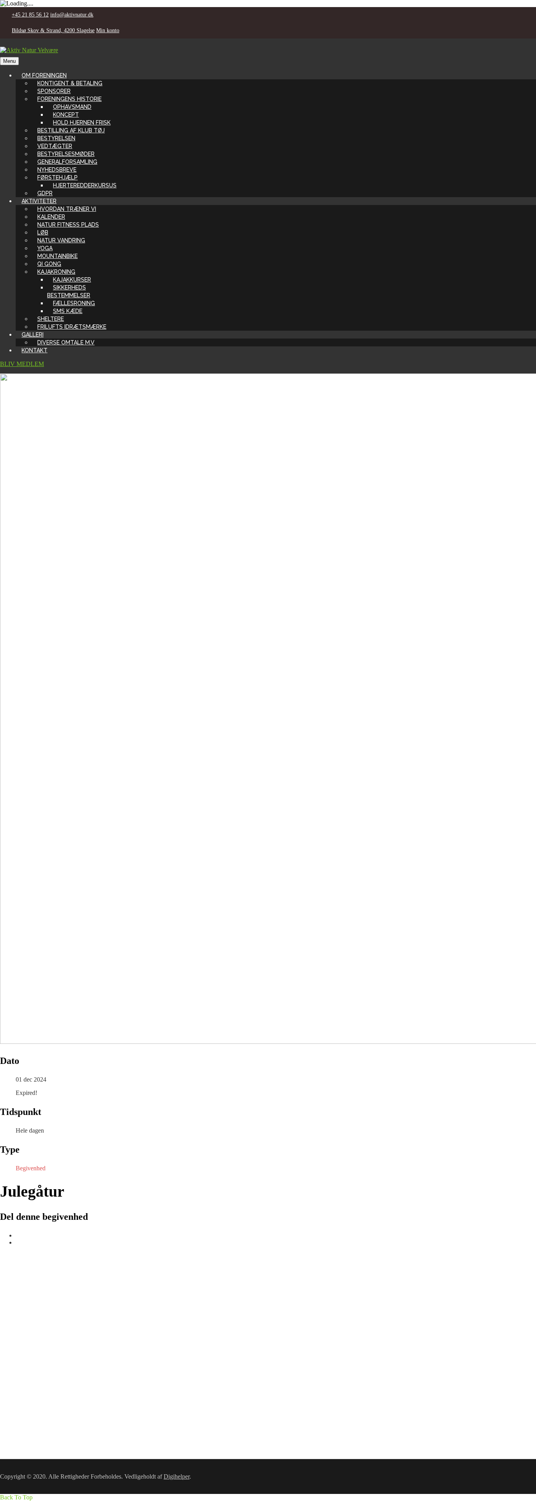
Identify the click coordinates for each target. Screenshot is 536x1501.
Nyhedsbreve (57, 170)
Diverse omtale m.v (66, 342)
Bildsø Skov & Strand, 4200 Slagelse (53, 30)
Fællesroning (74, 303)
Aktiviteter (39, 201)
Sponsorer (54, 91)
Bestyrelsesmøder (66, 154)
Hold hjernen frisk (82, 122)
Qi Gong (49, 264)
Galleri (33, 334)
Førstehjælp (57, 177)
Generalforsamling (67, 162)
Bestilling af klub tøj (71, 130)
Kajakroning (56, 272)
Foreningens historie (69, 99)
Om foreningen (44, 75)
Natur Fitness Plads (68, 224)
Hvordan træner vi (66, 209)
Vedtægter (54, 146)
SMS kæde (67, 311)
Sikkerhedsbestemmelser (68, 291)
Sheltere (50, 319)
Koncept (66, 115)
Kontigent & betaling (69, 83)
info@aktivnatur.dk (71, 15)
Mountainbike (57, 256)
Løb (42, 232)
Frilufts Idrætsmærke (71, 327)
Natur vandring (61, 240)
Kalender (51, 217)
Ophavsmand (72, 107)
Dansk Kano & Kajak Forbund (60, 1385)
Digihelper (177, 1476)
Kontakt (34, 350)
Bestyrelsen (56, 138)
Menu (9, 61)
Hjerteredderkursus (85, 185)
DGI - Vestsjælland (45, 1371)
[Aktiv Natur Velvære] (29, 50)
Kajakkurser (72, 279)
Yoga (45, 248)
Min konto (107, 30)
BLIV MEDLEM (22, 364)
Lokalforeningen (42, 1378)
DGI (27, 1364)
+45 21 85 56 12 (30, 15)
